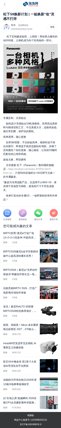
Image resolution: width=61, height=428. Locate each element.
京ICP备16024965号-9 (30, 424)
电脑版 (30, 415)
